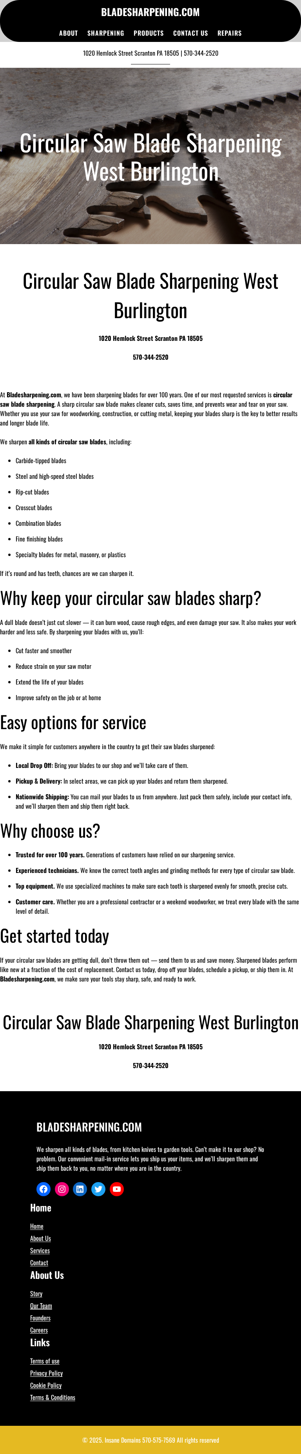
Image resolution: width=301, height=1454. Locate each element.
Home (37, 1226)
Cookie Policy (46, 1385)
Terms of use (45, 1360)
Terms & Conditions (52, 1397)
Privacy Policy (46, 1373)
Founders (40, 1317)
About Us (40, 1238)
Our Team (41, 1305)
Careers (39, 1329)
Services (40, 1250)
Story (36, 1293)
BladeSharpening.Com (150, 11)
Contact (39, 1262)
